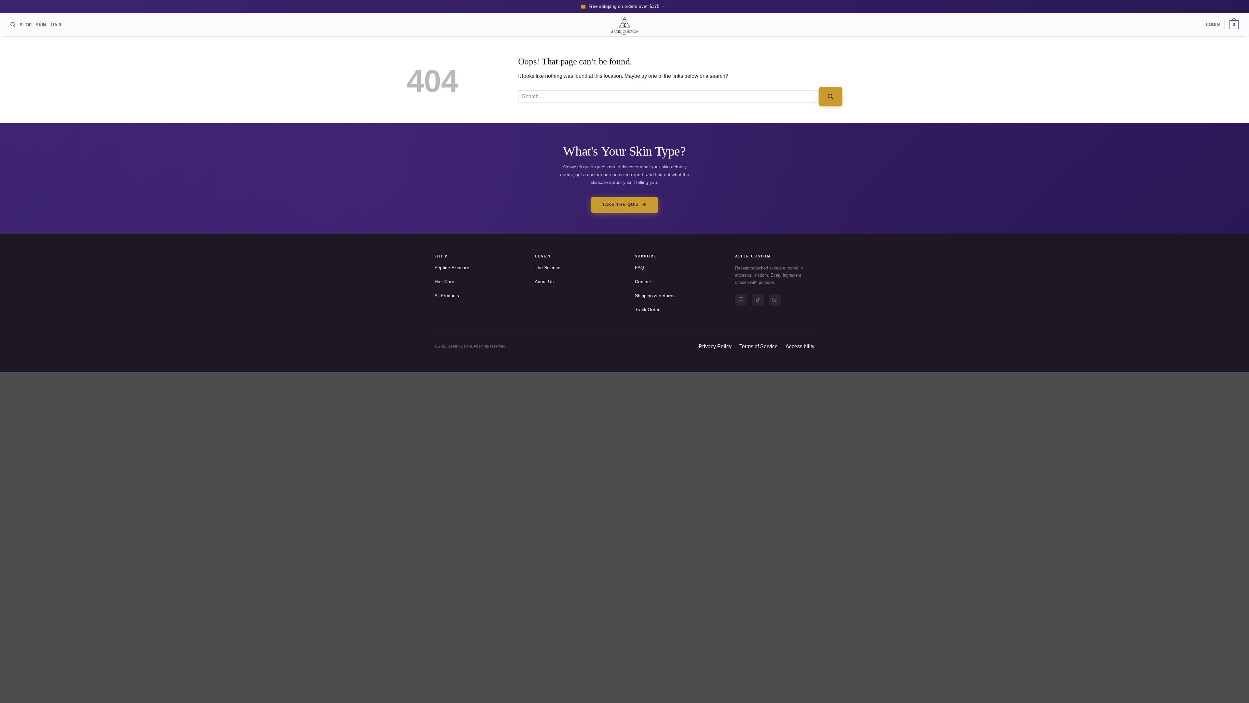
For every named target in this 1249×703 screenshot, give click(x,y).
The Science (547, 267)
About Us (544, 281)
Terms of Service (758, 346)
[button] (1213, 24)
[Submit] (830, 96)
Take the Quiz (620, 204)
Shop (26, 24)
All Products (447, 295)
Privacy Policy (715, 346)
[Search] (12, 25)
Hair (56, 24)
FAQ (639, 267)
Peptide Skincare (452, 267)
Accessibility (800, 346)
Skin (41, 24)
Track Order (647, 309)
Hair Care (444, 281)
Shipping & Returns (655, 295)
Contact (643, 281)
